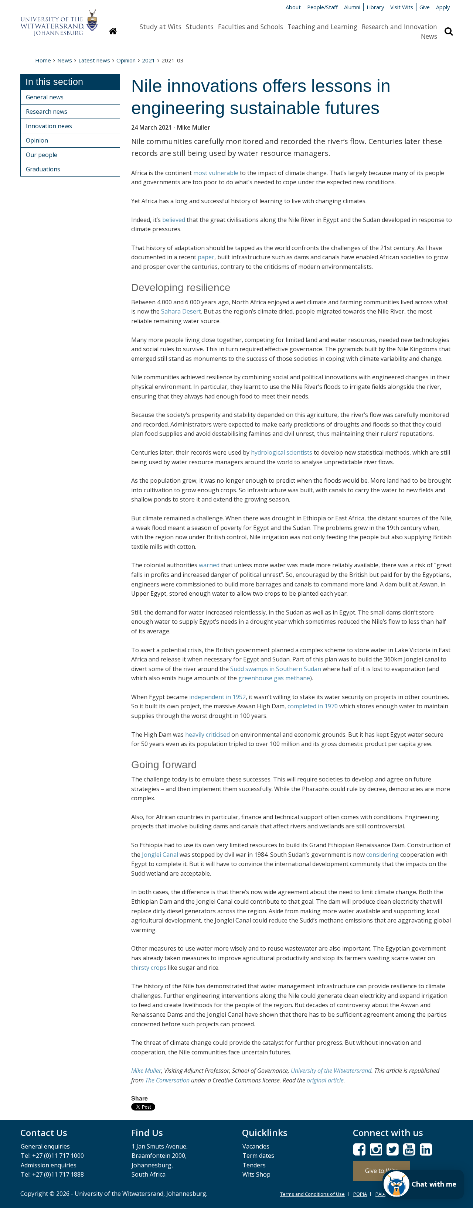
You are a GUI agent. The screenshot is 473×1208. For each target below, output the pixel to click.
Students (200, 26)
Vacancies (255, 1146)
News (429, 36)
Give (424, 7)
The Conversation (167, 1080)
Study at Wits (160, 26)
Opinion (126, 60)
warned (209, 565)
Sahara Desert (181, 311)
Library (375, 7)
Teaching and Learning (322, 26)
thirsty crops (148, 968)
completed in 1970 (312, 706)
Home (43, 60)
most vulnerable (215, 173)
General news (45, 97)
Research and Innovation (399, 26)
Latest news (94, 60)
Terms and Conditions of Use (312, 1194)
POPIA (360, 1194)
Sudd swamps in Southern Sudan (275, 669)
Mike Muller (146, 1071)
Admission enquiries (48, 1165)
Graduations (43, 169)
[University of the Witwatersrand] (59, 19)
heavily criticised (207, 734)
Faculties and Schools (250, 26)
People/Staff (322, 7)
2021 (148, 60)
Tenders (254, 1165)
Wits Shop (256, 1174)
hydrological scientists (281, 452)
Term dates (258, 1155)
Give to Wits (381, 1171)
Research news (46, 111)
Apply (443, 7)
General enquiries (45, 1146)
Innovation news (49, 126)
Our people (41, 155)
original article (325, 1080)
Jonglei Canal (160, 855)
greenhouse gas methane (274, 678)
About (293, 7)
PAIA (380, 1194)
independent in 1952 (217, 697)
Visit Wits (401, 7)
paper (206, 257)
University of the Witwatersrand (331, 1071)
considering (382, 855)
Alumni (352, 7)
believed (173, 220)
